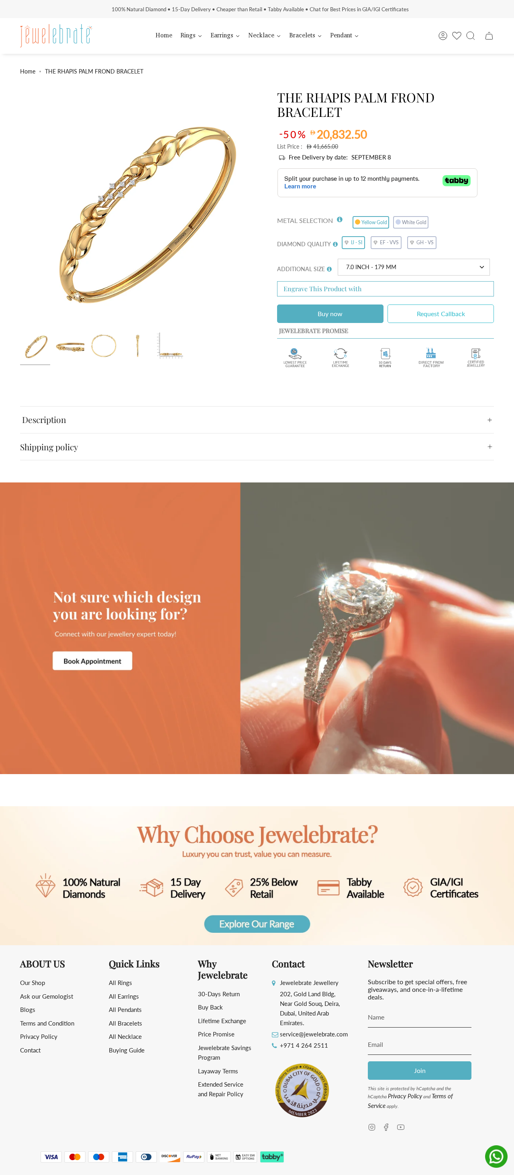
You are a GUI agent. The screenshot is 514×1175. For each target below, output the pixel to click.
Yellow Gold (374, 222)
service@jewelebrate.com (314, 1034)
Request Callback (441, 313)
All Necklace (125, 1036)
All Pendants (125, 1009)
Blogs (27, 1009)
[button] (340, 218)
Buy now (330, 313)
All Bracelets (125, 1023)
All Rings (120, 982)
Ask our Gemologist (46, 996)
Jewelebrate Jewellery (309, 982)
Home (27, 71)
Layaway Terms (218, 1071)
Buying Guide (127, 1050)
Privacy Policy (38, 1036)
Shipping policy (49, 446)
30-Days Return (219, 993)
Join (420, 1070)
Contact (30, 1050)
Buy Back (210, 1007)
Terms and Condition (47, 1023)
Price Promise (216, 1034)
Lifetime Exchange (222, 1020)
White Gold (414, 222)
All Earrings (124, 996)
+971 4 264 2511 (304, 1045)
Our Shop (32, 982)
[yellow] (35, 346)
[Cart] (489, 36)
